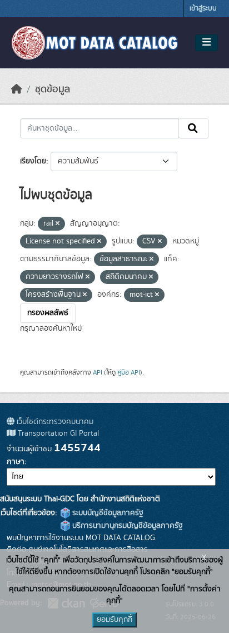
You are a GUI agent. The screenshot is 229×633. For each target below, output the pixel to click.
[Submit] (193, 128)
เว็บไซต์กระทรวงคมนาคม (53, 421)
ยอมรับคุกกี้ (114, 619)
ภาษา (15, 461)
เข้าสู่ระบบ (203, 8)
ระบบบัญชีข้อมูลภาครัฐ (106, 513)
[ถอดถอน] (57, 224)
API (97, 372)
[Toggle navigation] (206, 42)
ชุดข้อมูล (52, 89)
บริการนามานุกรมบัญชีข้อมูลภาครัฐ (126, 525)
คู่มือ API (128, 372)
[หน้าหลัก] (16, 89)
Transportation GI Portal (57, 433)
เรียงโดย (33, 161)
